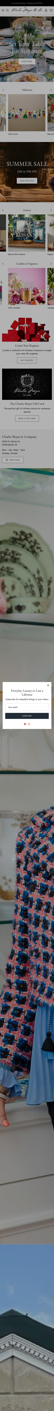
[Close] (48, 685)
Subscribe (27, 716)
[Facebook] (25, 724)
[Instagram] (29, 724)
